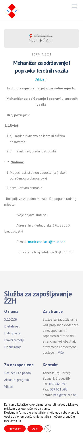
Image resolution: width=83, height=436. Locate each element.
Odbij (35, 428)
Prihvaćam (15, 428)
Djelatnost (12, 326)
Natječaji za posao (17, 373)
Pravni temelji (14, 340)
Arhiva (39, 79)
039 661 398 (59, 389)
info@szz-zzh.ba (65, 395)
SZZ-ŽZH (10, 319)
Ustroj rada (12, 333)
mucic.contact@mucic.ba (46, 241)
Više (61, 352)
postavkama (12, 420)
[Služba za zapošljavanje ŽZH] (12, 11)
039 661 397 (58, 384)
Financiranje (12, 347)
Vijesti (8, 387)
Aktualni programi (16, 380)
